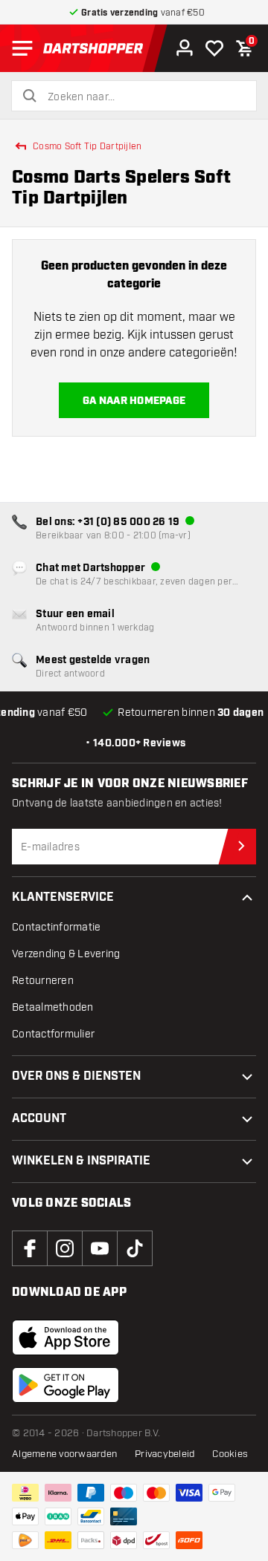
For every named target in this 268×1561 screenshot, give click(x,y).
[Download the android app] (65, 1385)
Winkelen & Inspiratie (81, 1161)
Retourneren (43, 980)
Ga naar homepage (134, 401)
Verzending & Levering (66, 954)
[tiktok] (135, 1248)
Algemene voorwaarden (64, 1454)
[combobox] (143, 97)
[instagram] (65, 1248)
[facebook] (30, 1248)
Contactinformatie (56, 927)
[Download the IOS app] (65, 1337)
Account (39, 1119)
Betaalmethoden (53, 1007)
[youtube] (100, 1248)
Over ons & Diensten (76, 1076)
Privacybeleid (164, 1454)
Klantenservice (63, 897)
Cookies (230, 1454)
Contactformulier (53, 1034)
